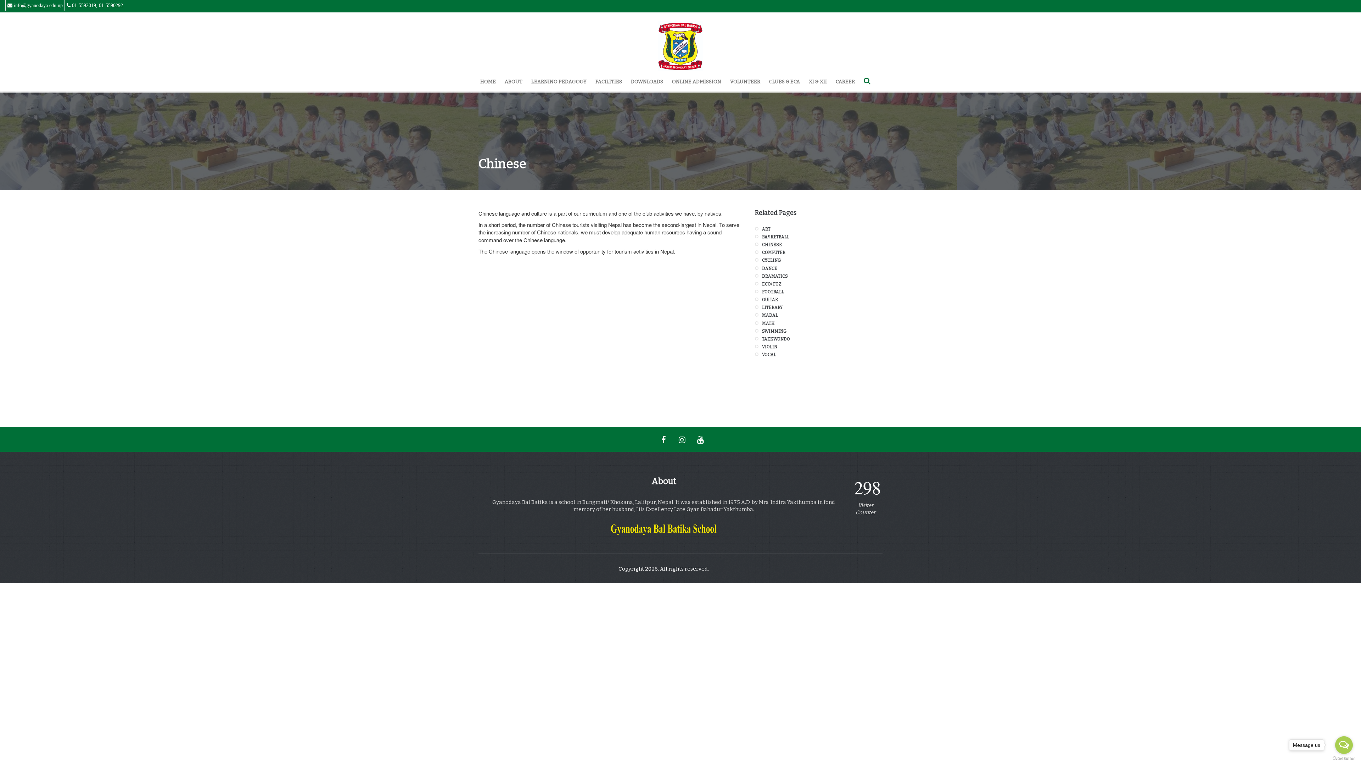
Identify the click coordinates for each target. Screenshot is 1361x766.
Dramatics (775, 276)
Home (488, 82)
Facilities (608, 82)
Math (768, 323)
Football (773, 291)
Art (766, 229)
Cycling (771, 260)
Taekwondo (776, 339)
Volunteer (745, 82)
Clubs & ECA (784, 82)
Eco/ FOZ (772, 284)
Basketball (775, 236)
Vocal (769, 354)
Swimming (774, 331)
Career (845, 82)
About (513, 82)
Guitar (770, 299)
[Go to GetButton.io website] (1344, 758)
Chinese (772, 244)
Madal (770, 315)
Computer (773, 252)
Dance (769, 268)
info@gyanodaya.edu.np (38, 5)
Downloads (647, 82)
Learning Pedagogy (559, 82)
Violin (769, 346)
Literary (772, 307)
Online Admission (696, 82)
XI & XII (818, 82)
